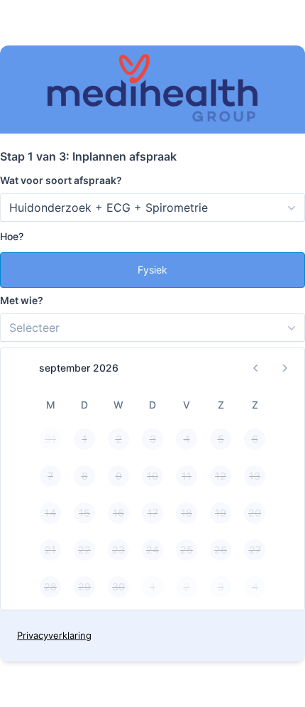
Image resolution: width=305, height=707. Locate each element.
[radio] (152, 270)
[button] (256, 368)
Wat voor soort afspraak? (61, 180)
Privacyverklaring (54, 635)
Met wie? (21, 300)
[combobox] (152, 207)
